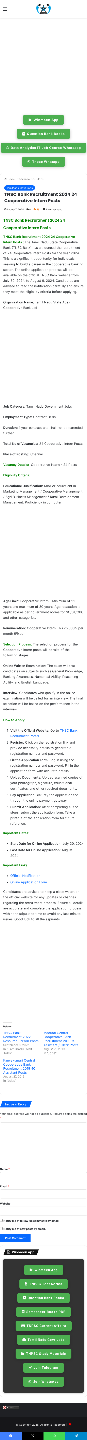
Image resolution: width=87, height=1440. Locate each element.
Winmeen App (46, 120)
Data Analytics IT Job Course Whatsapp (46, 148)
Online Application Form (28, 882)
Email (4, 1186)
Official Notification (25, 876)
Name (5, 1169)
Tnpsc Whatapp (46, 162)
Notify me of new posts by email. (24, 1228)
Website (5, 1203)
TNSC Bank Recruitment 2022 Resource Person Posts (20, 1037)
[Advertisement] (43, 65)
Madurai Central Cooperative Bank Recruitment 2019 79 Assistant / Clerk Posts (61, 1039)
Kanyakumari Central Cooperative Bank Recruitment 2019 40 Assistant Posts (19, 1066)
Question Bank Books (46, 134)
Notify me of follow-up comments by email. (31, 1220)
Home (11, 179)
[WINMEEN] (43, 9)
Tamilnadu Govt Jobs (30, 179)
